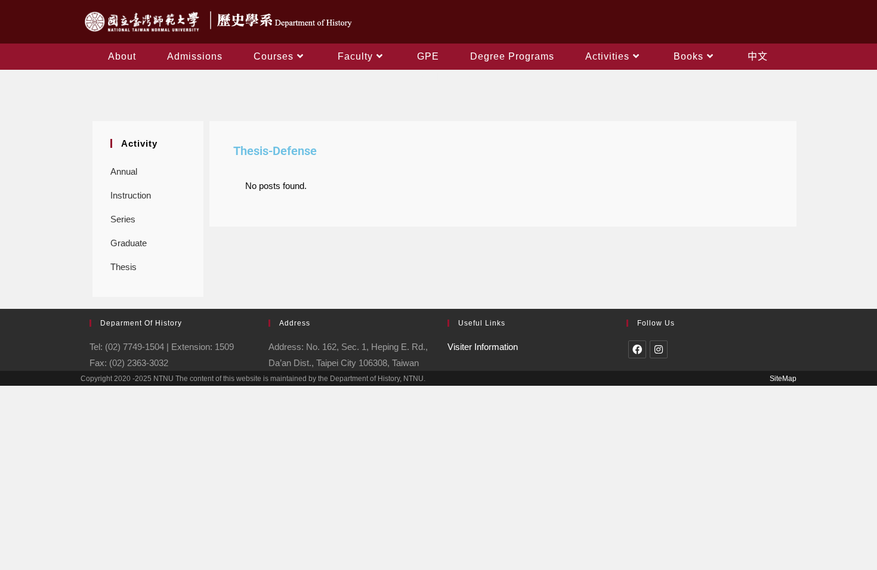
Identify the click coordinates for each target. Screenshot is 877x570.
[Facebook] (637, 349)
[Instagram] (659, 349)
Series (122, 219)
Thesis (123, 267)
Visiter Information (482, 347)
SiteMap (783, 378)
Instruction (130, 195)
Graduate (128, 243)
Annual (123, 171)
